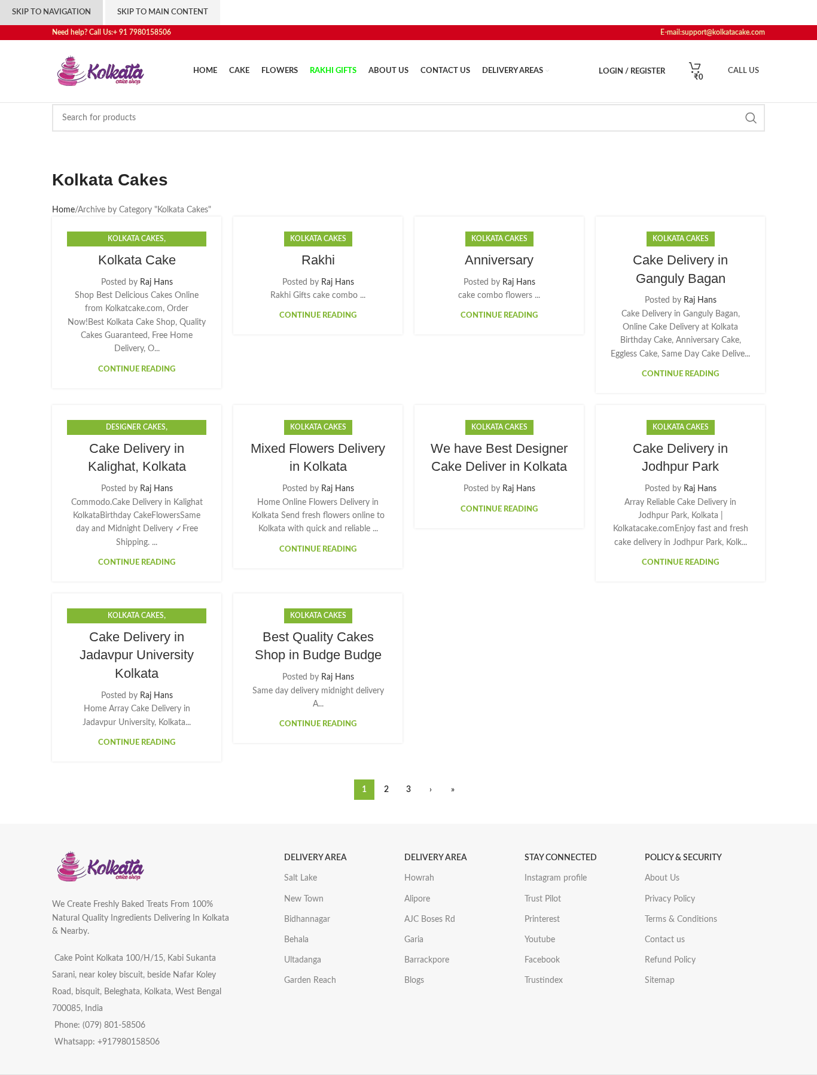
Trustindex (544, 980)
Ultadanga (302, 960)
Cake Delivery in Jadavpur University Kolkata (137, 655)
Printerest (542, 919)
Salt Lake (300, 878)
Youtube (540, 940)
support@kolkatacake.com (723, 32)
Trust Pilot (543, 899)
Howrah (419, 878)
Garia (413, 940)
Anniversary (499, 259)
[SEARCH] (751, 118)
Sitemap (660, 980)
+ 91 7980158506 (144, 32)
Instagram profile (556, 878)
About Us (662, 878)
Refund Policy (670, 960)
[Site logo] (100, 71)
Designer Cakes (136, 427)
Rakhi (318, 259)
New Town (304, 899)
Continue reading (136, 369)
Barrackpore (426, 960)
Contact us (665, 940)
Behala (296, 940)
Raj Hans (156, 282)
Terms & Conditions (681, 919)
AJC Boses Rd (429, 919)
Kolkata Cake (137, 259)
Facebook (542, 960)
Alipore (417, 899)
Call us (743, 71)
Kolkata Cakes (136, 238)
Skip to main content (162, 12)
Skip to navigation (51, 12)
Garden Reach (310, 980)
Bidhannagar (307, 919)
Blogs (414, 980)
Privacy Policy (670, 899)
